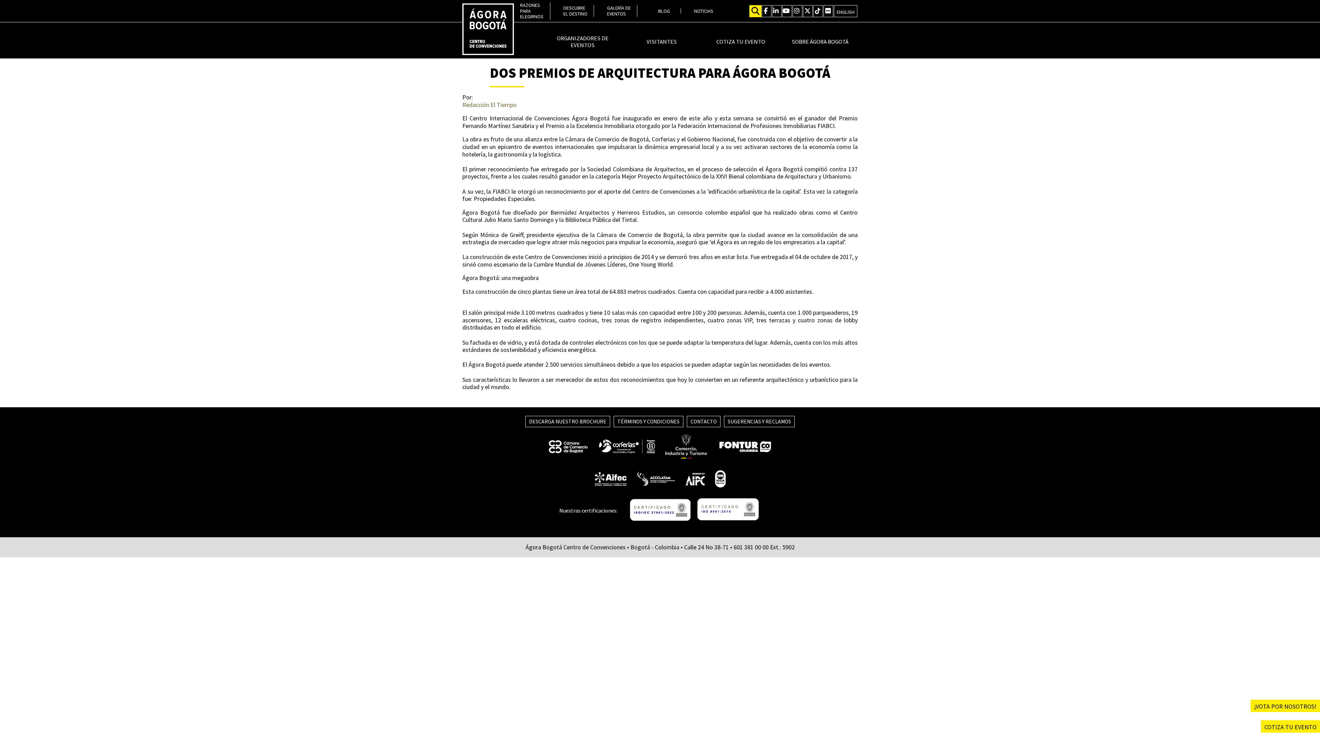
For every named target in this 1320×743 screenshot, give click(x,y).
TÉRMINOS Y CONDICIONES (648, 421)
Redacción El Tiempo (489, 105)
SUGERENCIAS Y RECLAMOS (759, 421)
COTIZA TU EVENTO (1290, 727)
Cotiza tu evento (740, 42)
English (846, 12)
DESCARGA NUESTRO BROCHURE (567, 421)
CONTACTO (704, 421)
